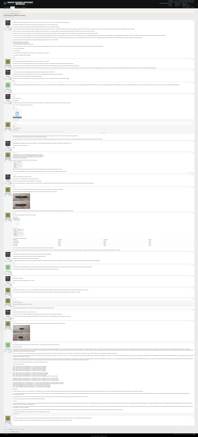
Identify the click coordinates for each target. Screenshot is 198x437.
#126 (193, 122)
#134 (193, 276)
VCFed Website (7, 7)
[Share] (191, 20)
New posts (5, 9)
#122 (193, 59)
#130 (193, 187)
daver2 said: (15, 124)
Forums (12, 7)
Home (192, 434)
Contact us (175, 434)
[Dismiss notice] (193, 11)
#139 (193, 342)
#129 (193, 174)
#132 (193, 252)
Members (23, 7)
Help (189, 434)
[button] (20, 7)
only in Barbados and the (29, 289)
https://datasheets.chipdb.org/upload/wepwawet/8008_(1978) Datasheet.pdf (42, 22)
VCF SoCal (170, 3)
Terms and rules (180, 434)
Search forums (10, 9)
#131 (193, 213)
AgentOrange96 (6, 16)
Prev (5, 18)
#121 (193, 20)
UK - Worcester (9, 79)
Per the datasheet (16, 160)
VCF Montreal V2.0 (171, 1)
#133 (193, 265)
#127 (193, 141)
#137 (193, 310)
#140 (193, 416)
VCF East (169, 4)
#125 (193, 94)
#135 (193, 288)
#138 (193, 321)
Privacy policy (186, 434)
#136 (193, 298)
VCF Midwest (170, 0)
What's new (18, 7)
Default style (6, 434)
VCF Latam (170, 5)
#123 (193, 70)
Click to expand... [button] (103, 132)
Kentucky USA (10, 92)
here (20, 11)
